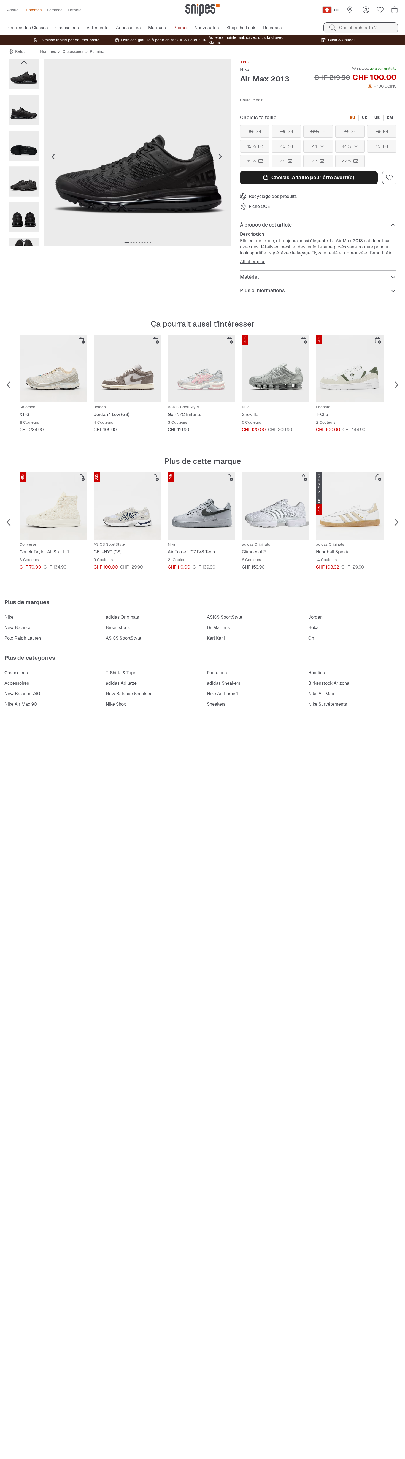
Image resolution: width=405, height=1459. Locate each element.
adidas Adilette (121, 683)
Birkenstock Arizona (328, 683)
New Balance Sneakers (129, 694)
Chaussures (73, 51)
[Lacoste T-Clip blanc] (350, 368)
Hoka (313, 628)
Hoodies (316, 673)
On (311, 638)
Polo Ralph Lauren (22, 638)
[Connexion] (366, 10)
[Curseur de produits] (24, 74)
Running (97, 51)
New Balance (17, 628)
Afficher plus (252, 261)
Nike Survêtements (327, 704)
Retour (21, 51)
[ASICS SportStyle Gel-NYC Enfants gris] (201, 368)
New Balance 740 (22, 694)
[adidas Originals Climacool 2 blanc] (275, 506)
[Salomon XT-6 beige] (53, 368)
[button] (137, 152)
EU (352, 117)
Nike (244, 69)
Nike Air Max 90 (20, 704)
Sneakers (216, 704)
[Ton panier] (394, 10)
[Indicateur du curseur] (127, 242)
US (377, 117)
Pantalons (217, 673)
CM (390, 117)
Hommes (48, 51)
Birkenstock (118, 628)
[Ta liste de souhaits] (380, 10)
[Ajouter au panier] (81, 340)
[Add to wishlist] (389, 177)
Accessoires (16, 683)
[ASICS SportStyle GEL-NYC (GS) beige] (127, 506)
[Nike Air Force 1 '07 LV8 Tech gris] (201, 506)
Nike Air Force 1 (222, 694)
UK (365, 117)
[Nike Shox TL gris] (275, 368)
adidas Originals (122, 617)
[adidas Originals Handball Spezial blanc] (350, 506)
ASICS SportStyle (224, 617)
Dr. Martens (218, 628)
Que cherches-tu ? (358, 28)
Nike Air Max (321, 694)
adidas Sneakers (223, 683)
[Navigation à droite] (23, 240)
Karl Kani (216, 638)
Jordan (315, 617)
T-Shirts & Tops (121, 673)
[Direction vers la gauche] (23, 62)
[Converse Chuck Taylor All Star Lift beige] (53, 506)
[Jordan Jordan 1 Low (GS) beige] (127, 368)
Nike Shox (116, 704)
